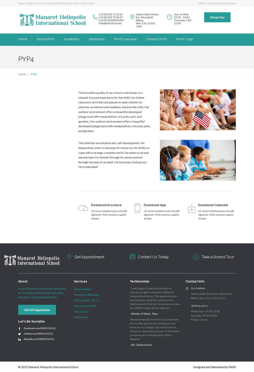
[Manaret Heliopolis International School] (19, 328)
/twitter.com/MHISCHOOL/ (38, 333)
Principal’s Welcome (86, 294)
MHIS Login (184, 39)
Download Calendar (213, 205)
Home (22, 39)
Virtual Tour (217, 17)
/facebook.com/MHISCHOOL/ (40, 328)
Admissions (97, 39)
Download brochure (106, 205)
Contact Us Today (153, 257)
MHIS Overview (125, 39)
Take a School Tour (218, 257)
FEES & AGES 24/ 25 (86, 300)
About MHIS (45, 39)
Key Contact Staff (85, 306)
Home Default (82, 289)
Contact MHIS (156, 39)
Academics (71, 39)
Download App (155, 205)
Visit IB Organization (37, 309)
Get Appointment (89, 257)
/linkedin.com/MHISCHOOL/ (39, 339)
